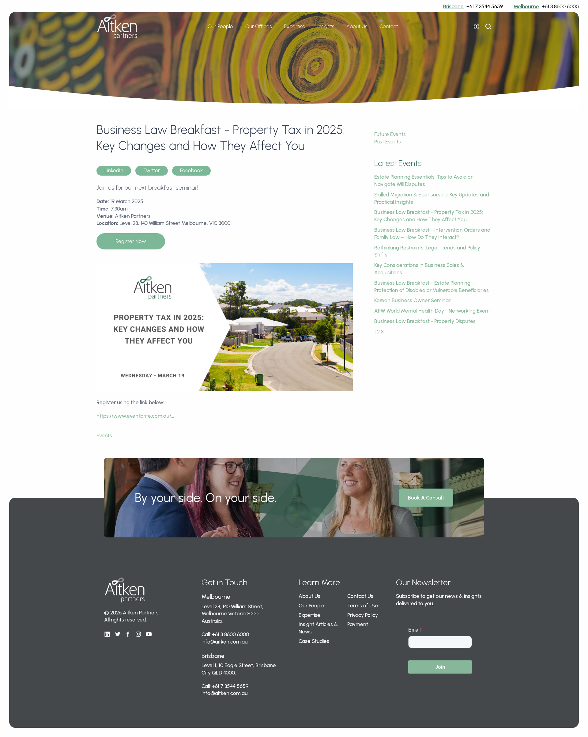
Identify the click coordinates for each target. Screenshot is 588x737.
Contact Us (360, 596)
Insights (326, 26)
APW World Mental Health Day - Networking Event (432, 311)
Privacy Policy (362, 615)
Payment (357, 624)
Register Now (130, 241)
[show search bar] (488, 27)
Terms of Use (362, 605)
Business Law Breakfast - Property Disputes (425, 321)
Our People (220, 26)
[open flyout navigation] (476, 27)
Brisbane (453, 6)
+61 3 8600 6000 (560, 6)
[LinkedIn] (107, 634)
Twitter (151, 170)
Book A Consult (426, 497)
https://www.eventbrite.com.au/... (135, 416)
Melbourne (526, 6)
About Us (309, 596)
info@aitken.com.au (225, 642)
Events (104, 435)
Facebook (191, 170)
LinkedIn (113, 170)
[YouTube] (149, 634)
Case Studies (314, 641)
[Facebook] (128, 634)
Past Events (387, 142)
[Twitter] (118, 634)
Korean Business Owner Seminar (412, 300)
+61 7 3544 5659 (484, 6)
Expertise (309, 615)
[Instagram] (138, 634)
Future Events (390, 134)
